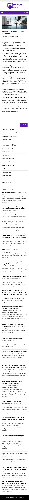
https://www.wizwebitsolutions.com (11, 133)
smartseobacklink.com (8, 158)
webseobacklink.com (7, 148)
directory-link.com (7, 175)
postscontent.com (7, 186)
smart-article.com (7, 179)
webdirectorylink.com (7, 172)
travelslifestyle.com (7, 155)
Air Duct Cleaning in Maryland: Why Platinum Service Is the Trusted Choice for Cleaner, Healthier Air (14, 292)
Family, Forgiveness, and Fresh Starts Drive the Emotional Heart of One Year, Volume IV (14, 469)
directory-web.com (7, 169)
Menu (26, 13)
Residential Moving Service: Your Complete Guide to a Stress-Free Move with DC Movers (14, 455)
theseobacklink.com (7, 162)
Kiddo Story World (6, 139)
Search (4, 121)
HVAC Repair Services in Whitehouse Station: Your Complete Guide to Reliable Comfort (14, 483)
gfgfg (3, 249)
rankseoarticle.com (7, 182)
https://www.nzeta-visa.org (9, 136)
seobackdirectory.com (8, 165)
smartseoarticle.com (7, 152)
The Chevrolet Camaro (8, 192)
